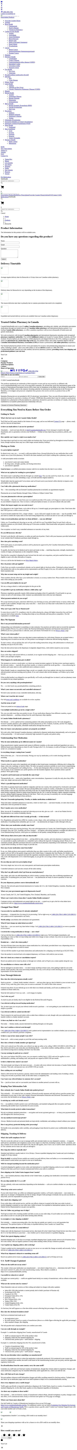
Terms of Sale (14, 373)
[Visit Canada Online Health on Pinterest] (1, 10)
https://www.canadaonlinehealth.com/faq (14, 1405)
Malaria (7, 91)
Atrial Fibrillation (14, 37)
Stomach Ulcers (14, 67)
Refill (2, 147)
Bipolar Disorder (14, 98)
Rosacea (11, 136)
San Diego (8, 165)
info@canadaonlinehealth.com (36, 430)
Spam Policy (31, 373)
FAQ (2, 154)
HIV (10, 78)
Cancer (7, 48)
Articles (3, 152)
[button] (38, 1412)
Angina (11, 33)
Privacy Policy (5, 373)
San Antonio (9, 170)
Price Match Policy (32, 560)
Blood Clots (12, 40)
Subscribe (42, 376)
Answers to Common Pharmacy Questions (14, 405)
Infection (7, 76)
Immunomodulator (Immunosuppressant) (22, 51)
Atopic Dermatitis (14, 138)
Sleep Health (9, 125)
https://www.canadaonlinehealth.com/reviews (28, 903)
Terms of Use (23, 373)
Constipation (13, 58)
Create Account (6, 14)
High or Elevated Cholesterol (18, 42)
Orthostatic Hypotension (12, 120)
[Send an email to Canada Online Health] (11, 371)
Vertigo (11, 118)
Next (9, 1438)
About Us (4, 150)
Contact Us (4, 156)
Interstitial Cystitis (14, 64)
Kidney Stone (9, 82)
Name (3, 241)
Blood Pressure (13, 39)
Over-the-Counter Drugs (12, 21)
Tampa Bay (8, 159)
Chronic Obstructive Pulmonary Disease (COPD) (24, 89)
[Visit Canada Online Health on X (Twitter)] (14, 371)
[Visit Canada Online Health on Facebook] (1, 6)
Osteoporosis (13, 26)
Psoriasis (11, 134)
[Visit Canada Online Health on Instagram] (1, 8)
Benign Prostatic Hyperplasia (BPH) (20, 105)
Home (7, 216)
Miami (7, 161)
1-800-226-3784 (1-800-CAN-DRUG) (63, 914)
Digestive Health (10, 57)
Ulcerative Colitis (14, 66)
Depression (12, 100)
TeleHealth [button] (4, 179)
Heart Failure (13, 44)
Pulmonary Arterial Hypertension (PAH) (17, 123)
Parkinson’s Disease (15, 116)
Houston (7, 166)
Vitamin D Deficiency (16, 30)
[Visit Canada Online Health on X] (1, 4)
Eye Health (8, 69)
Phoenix (7, 172)
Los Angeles (9, 163)
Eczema (11, 132)
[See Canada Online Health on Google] (24, 371)
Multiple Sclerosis (14, 114)
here (40, 476)
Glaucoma (12, 73)
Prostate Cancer (14, 53)
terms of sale (20, 706)
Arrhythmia (12, 35)
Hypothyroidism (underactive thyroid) (17, 75)
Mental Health (9, 93)
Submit (4, 259)
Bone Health (9, 24)
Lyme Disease (13, 80)
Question (4, 249)
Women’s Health (10, 140)
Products (7, 220)
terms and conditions (12, 699)
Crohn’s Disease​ (14, 60)
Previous (4, 1438)
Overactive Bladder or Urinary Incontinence (19, 122)
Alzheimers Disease (15, 96)
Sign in (13, 14)
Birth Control (13, 141)
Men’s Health (9, 104)
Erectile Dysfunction (15, 107)
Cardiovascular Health (12, 31)
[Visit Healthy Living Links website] (5, 371)
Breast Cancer (13, 49)
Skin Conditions (10, 129)
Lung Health (9, 84)
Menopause (12, 143)
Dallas (7, 168)
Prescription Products (7, 17)
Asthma (11, 86)
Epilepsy (11, 113)
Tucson (7, 174)
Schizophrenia (13, 102)
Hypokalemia (13, 46)
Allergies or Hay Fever (16, 87)
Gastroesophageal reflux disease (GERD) (22, 62)
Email (3, 245)
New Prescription (6, 148)
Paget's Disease (14, 28)
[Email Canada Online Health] (1, 2)
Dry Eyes (12, 71)
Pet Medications (6, 177)
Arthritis (7, 22)
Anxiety (11, 95)
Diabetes (7, 55)
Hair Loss (12, 109)
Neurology (8, 111)
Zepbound (12, 127)
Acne (10, 131)
